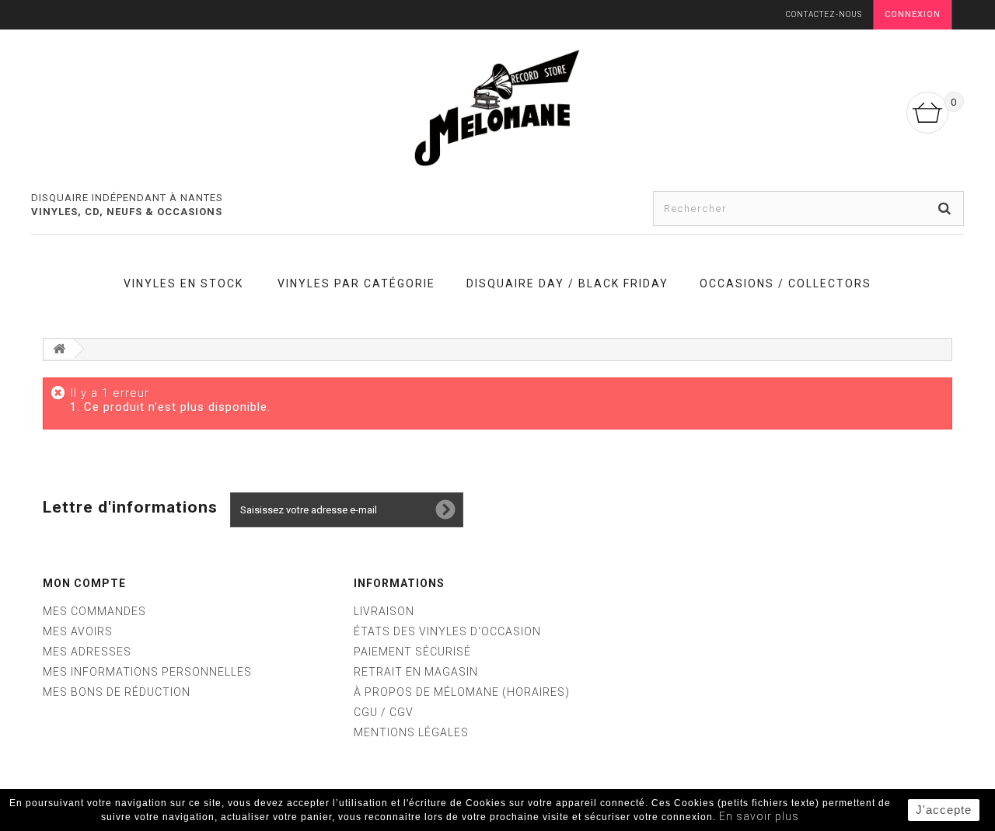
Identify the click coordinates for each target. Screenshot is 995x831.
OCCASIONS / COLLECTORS (785, 283)
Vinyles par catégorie (356, 283)
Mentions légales (411, 732)
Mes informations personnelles (147, 672)
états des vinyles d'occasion (447, 631)
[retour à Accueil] (59, 349)
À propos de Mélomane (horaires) (462, 692)
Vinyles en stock (183, 283)
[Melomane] (497, 107)
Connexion (913, 14)
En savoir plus (759, 816)
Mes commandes (94, 611)
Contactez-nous (824, 14)
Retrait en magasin (416, 672)
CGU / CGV (384, 712)
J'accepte (944, 809)
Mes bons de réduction (116, 692)
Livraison (384, 611)
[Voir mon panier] (927, 113)
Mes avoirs (78, 631)
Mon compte (84, 583)
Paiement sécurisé (412, 651)
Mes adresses (87, 651)
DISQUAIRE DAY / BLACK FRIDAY (567, 283)
